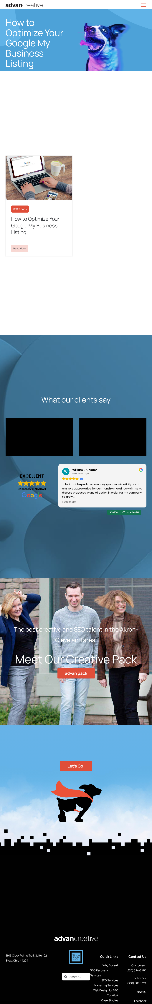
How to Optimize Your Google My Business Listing (35, 225)
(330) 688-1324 (136, 983)
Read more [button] (69, 502)
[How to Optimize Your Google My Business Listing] (39, 157)
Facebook (140, 1001)
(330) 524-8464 (136, 970)
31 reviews (39, 489)
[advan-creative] (76, 937)
